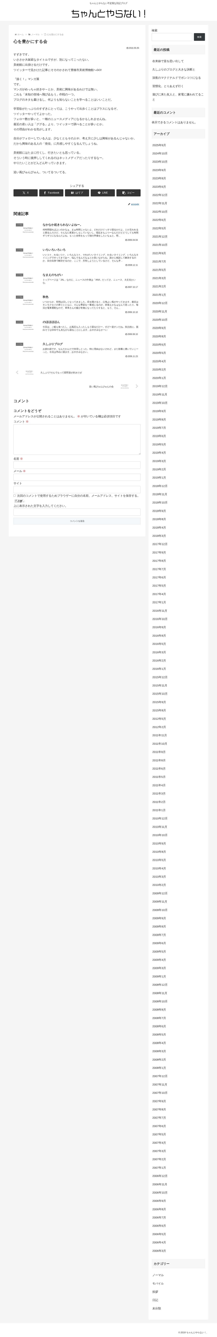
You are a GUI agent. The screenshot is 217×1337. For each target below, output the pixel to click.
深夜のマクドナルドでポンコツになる (176, 77)
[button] (128, 192)
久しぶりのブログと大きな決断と (173, 69)
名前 (18, 458)
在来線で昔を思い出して (168, 61)
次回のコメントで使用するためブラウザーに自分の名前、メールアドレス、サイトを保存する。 (78, 495)
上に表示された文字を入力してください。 (41, 505)
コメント (21, 421)
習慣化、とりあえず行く (168, 86)
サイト (18, 483)
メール (20, 471)
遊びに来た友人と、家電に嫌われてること (178, 97)
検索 (154, 30)
